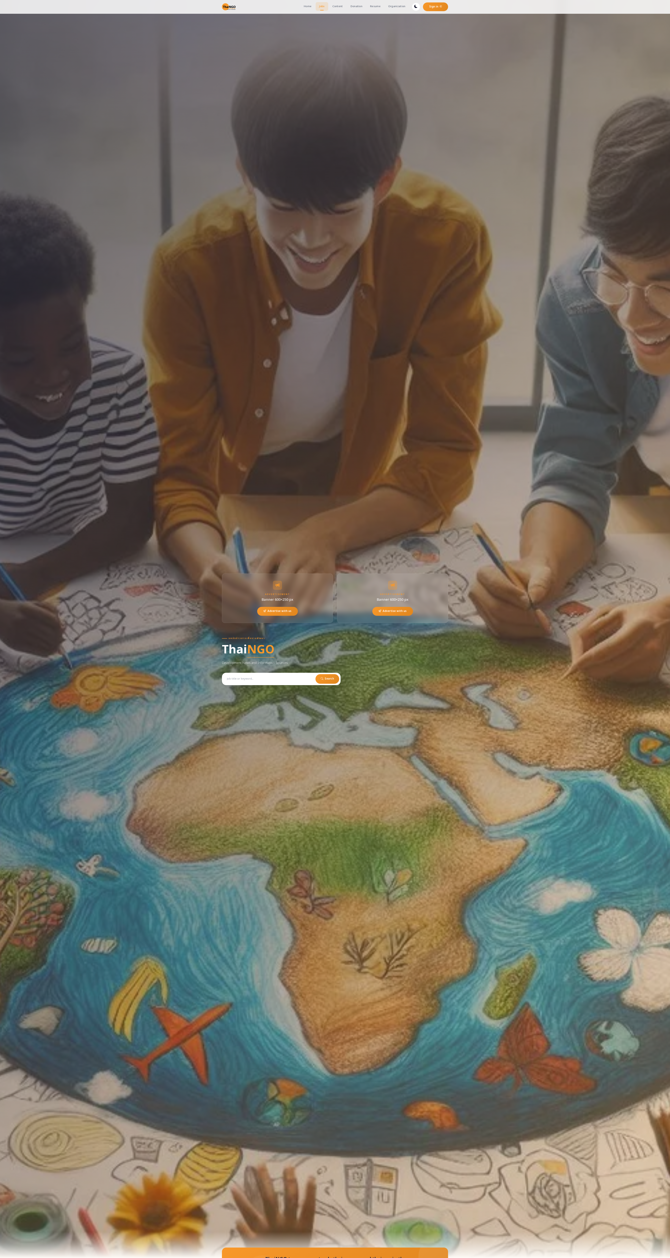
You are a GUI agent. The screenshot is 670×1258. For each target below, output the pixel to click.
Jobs (322, 6)
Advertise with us (279, 611)
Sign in (434, 7)
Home (307, 6)
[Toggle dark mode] (416, 7)
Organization (396, 6)
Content (337, 6)
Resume (375, 6)
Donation (356, 6)
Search (329, 679)
